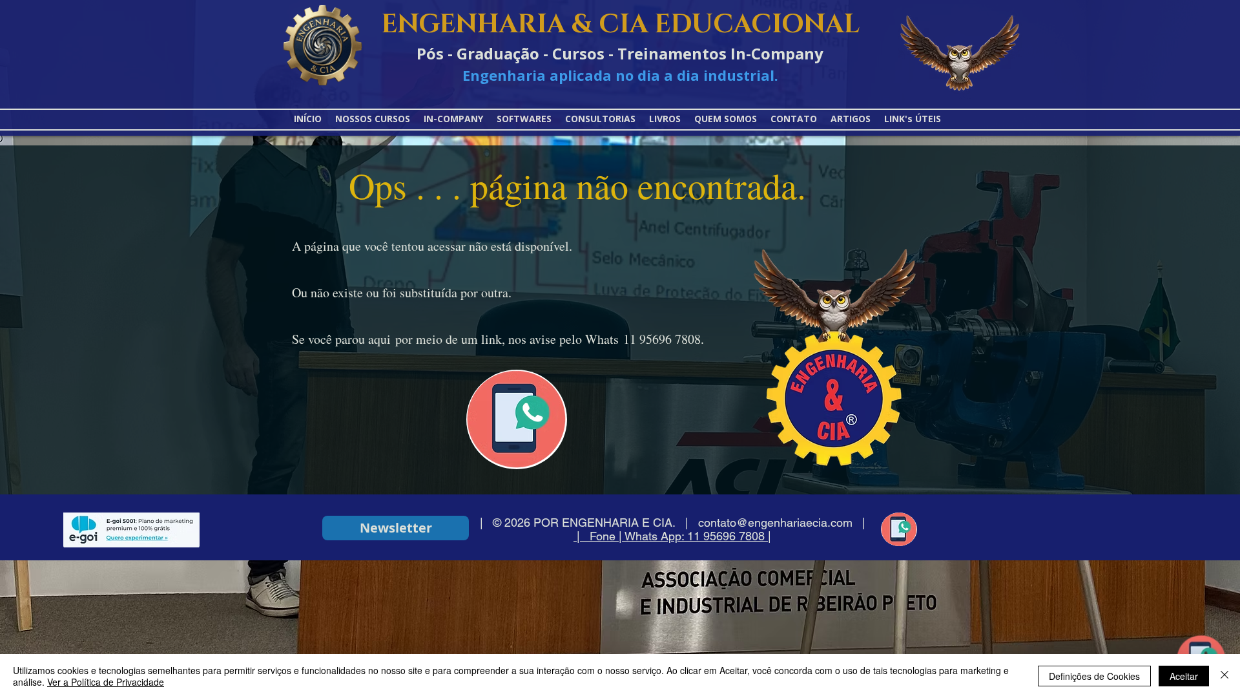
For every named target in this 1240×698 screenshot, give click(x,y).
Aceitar (1184, 676)
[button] (913, 119)
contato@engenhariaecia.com (775, 522)
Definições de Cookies (1094, 676)
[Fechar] (1224, 676)
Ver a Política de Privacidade (105, 681)
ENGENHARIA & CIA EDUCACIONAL (620, 24)
